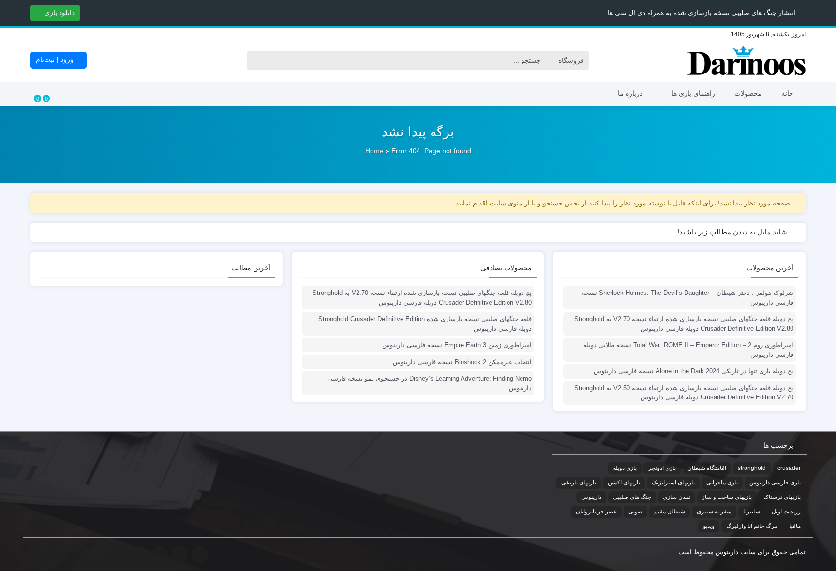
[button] (9, 12)
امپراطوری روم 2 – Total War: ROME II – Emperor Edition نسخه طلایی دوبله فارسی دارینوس (688, 349)
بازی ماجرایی (722, 482)
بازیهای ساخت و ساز (727, 497)
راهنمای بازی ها (693, 93)
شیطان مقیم (669, 511)
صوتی (635, 511)
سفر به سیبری (714, 511)
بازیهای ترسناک (782, 497)
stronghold (752, 468)
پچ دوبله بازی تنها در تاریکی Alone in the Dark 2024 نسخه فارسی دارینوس (693, 371)
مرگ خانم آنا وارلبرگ (751, 526)
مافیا (795, 526)
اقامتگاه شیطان (706, 468)
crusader (789, 468)
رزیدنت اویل (786, 511)
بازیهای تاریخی (578, 482)
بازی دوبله (625, 468)
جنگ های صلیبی (632, 497)
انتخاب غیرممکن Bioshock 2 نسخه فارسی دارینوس (462, 362)
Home (374, 151)
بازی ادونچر (662, 468)
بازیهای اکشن (624, 482)
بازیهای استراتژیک (673, 482)
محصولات (748, 93)
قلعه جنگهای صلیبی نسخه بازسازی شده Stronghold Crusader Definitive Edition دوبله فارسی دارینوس (425, 323)
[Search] (257, 60)
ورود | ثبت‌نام (55, 59)
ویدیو (709, 526)
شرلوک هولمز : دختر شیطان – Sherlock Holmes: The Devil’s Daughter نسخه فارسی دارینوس (687, 297)
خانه (787, 93)
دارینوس (591, 497)
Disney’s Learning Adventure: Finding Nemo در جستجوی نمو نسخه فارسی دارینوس (430, 383)
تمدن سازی (676, 497)
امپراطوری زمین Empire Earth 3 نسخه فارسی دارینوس (457, 345)
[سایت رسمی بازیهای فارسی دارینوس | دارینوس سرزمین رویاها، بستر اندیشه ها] (746, 60)
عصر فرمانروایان (596, 511)
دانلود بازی (59, 12)
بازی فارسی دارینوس (775, 482)
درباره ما (630, 93)
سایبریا (751, 511)
